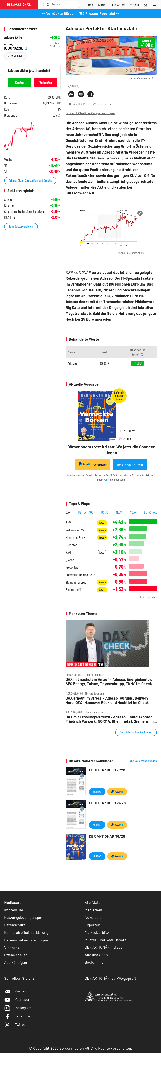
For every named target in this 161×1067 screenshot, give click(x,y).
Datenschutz (14, 924)
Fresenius (72, 567)
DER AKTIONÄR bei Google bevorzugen (90, 113)
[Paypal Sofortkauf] (117, 791)
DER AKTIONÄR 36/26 (107, 836)
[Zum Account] (102, 4)
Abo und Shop (96, 954)
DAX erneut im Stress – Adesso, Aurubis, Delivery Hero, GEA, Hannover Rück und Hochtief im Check (107, 700)
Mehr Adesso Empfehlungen (136, 732)
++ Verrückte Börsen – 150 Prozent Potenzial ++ (80, 13)
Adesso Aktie (13, 37)
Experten (92, 924)
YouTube (22, 999)
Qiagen (70, 560)
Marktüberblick (97, 932)
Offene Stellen (16, 955)
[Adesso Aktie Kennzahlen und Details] (32, 136)
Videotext (12, 947)
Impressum (13, 910)
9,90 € (97, 792)
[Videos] (134, 4)
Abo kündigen (15, 962)
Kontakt (21, 991)
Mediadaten (14, 902)
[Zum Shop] (90, 4)
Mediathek (93, 910)
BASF (69, 552)
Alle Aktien (94, 902)
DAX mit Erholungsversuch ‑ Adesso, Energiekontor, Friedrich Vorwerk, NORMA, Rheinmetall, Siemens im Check (110, 719)
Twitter (21, 1024)
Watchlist (16, 56)
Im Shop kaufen (130, 464)
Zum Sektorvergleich (21, 226)
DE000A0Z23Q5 (14, 47)
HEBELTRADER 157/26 (107, 770)
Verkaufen (45, 82)
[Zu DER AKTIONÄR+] (118, 4)
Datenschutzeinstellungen (26, 940)
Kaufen (19, 82)
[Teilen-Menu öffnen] (71, 94)
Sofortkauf (100, 464)
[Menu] (155, 4)
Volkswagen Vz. (75, 530)
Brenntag (71, 545)
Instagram (23, 1007)
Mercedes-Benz (75, 537)
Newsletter (94, 917)
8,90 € (97, 856)
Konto (107, 479)
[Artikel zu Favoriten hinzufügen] (90, 94)
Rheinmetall (73, 589)
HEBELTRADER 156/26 (107, 803)
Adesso (74, 86)
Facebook (23, 1016)
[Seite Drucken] (81, 94)
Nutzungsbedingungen (23, 917)
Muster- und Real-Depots (105, 939)
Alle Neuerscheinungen (143, 761)
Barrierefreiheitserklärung (26, 932)
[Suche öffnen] (48, 4)
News (102, 522)
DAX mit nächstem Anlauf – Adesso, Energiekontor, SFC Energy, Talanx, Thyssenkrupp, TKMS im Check (109, 681)
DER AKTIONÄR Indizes (103, 947)
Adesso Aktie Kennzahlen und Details (30, 180)
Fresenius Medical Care (80, 575)
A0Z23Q (9, 43)
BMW (68, 522)
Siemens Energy (76, 582)
